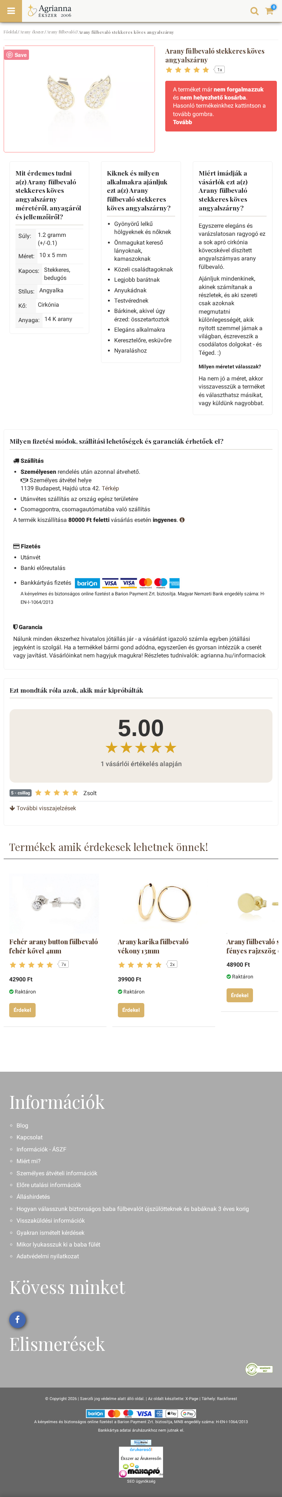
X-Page (191, 1398)
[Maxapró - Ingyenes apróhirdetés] (141, 1470)
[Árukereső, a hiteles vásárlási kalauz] (259, 1369)
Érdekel (22, 1010)
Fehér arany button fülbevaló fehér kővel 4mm (53, 946)
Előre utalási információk (49, 1185)
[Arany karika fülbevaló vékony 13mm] (163, 904)
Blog (22, 1125)
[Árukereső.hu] (141, 1451)
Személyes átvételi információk (57, 1173)
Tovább (182, 122)
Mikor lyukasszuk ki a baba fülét (58, 1244)
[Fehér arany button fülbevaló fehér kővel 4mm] (54, 904)
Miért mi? (29, 1161)
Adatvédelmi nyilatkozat (48, 1256)
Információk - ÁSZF (41, 1149)
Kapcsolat (30, 1137)
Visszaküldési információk (51, 1220)
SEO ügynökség (141, 1481)
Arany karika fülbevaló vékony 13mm (153, 946)
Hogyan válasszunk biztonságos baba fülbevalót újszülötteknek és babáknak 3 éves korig (133, 1208)
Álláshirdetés (33, 1196)
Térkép (110, 488)
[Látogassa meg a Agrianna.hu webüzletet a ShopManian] (141, 1442)
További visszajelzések (45, 808)
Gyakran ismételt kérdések (50, 1232)
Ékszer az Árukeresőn (141, 1458)
